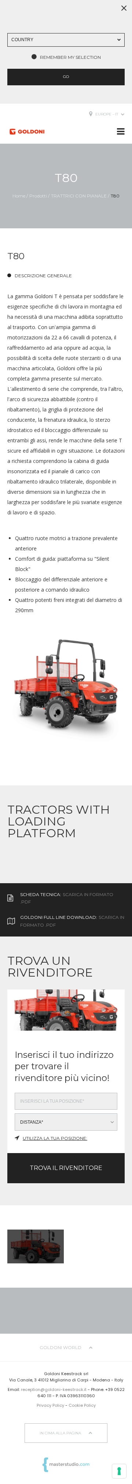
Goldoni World (61, 1347)
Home (18, 196)
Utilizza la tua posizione (54, 1138)
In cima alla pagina (61, 1433)
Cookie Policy (82, 1405)
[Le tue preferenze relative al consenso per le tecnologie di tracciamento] (119, 1471)
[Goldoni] (27, 131)
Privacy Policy (50, 1405)
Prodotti (38, 196)
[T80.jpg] (66, 690)
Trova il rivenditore (66, 1167)
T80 (115, 196)
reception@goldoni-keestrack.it (54, 1389)
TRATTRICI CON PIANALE (79, 196)
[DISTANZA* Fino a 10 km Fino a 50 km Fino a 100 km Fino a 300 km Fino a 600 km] (66, 1122)
